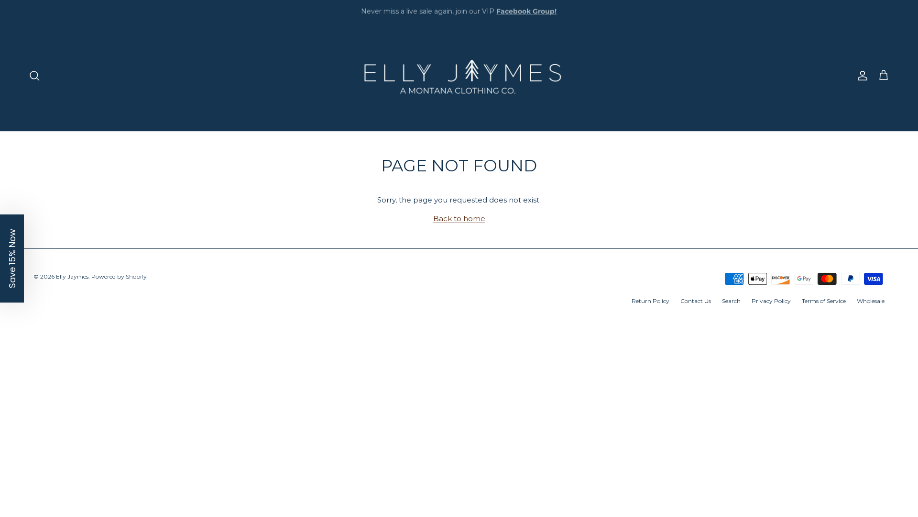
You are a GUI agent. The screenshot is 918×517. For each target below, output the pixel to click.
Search (731, 300)
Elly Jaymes (72, 276)
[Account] (860, 75)
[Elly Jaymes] (459, 76)
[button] (12, 258)
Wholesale (871, 300)
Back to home (459, 218)
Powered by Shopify (119, 276)
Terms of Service (824, 300)
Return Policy (650, 300)
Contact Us (695, 300)
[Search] (34, 75)
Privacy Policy (771, 300)
